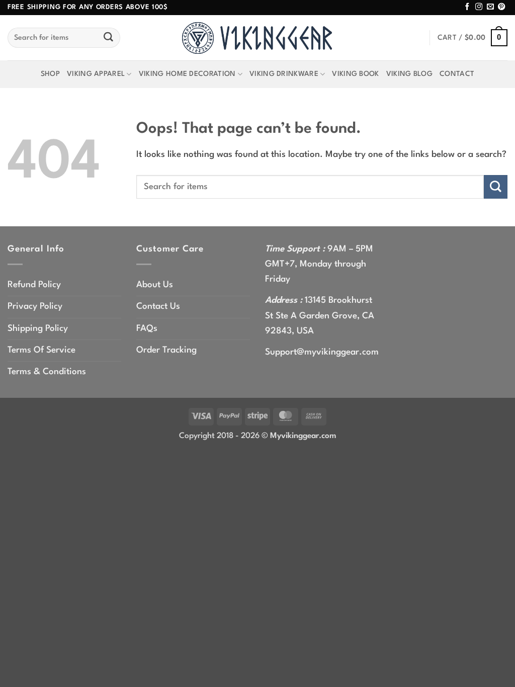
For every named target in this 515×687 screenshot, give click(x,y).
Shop (50, 73)
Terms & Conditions (47, 372)
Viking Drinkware (283, 73)
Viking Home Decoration (187, 73)
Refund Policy (34, 285)
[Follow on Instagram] (478, 7)
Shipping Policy (38, 328)
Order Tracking (166, 350)
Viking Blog (409, 73)
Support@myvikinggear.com (322, 352)
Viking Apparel (96, 73)
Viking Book (355, 73)
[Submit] (109, 38)
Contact (457, 73)
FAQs (146, 328)
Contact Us (158, 306)
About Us (154, 285)
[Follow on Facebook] (467, 7)
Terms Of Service (41, 350)
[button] (472, 38)
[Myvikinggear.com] (257, 38)
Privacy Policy (35, 306)
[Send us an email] (490, 7)
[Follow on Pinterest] (501, 7)
